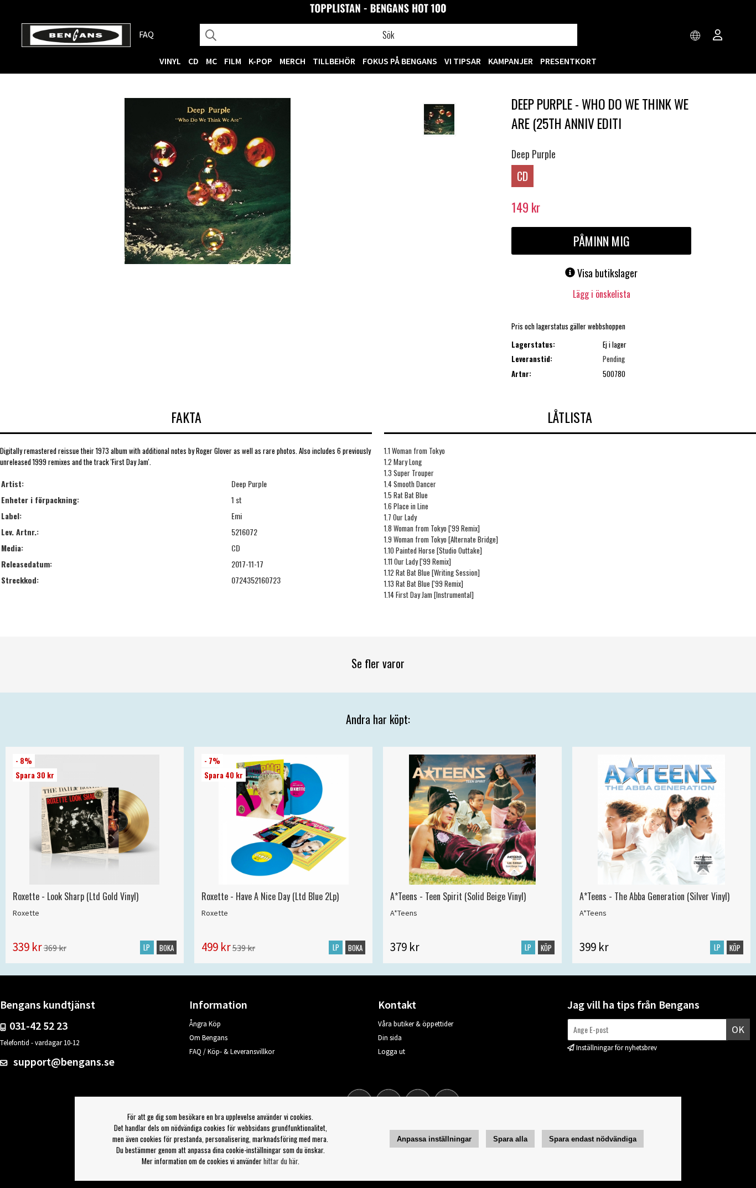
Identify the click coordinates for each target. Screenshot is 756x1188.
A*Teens (403, 913)
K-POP (260, 60)
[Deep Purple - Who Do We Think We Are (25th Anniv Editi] (208, 182)
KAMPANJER (510, 60)
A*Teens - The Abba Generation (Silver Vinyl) (654, 896)
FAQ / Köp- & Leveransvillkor (232, 1051)
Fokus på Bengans (400, 60)
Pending (614, 358)
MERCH (292, 60)
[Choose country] (696, 36)
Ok (738, 1029)
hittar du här (280, 1160)
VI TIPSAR (462, 60)
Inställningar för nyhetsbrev (616, 1047)
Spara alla (510, 1139)
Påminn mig (601, 241)
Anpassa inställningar (434, 1139)
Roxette (26, 913)
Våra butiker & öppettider (415, 1024)
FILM (232, 60)
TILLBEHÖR (334, 60)
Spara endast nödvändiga (592, 1139)
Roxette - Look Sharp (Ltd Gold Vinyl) (75, 896)
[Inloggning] (718, 36)
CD (193, 60)
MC (211, 60)
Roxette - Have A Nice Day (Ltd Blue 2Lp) (270, 896)
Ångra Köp (205, 1024)
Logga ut (391, 1051)
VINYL (170, 60)
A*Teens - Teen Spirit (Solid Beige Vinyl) (458, 896)
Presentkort (568, 60)
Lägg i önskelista (601, 294)
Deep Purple (533, 154)
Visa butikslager (606, 273)
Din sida (390, 1037)
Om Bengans (208, 1037)
